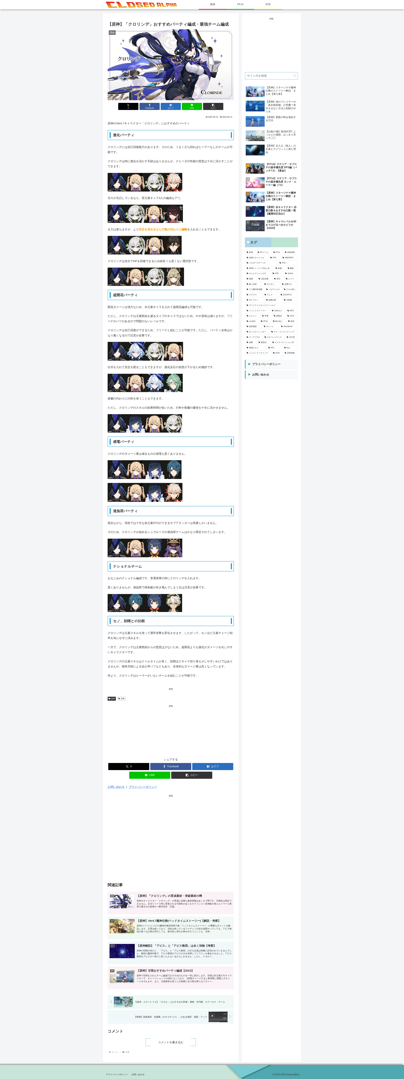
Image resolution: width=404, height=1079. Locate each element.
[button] (213, 106)
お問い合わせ (116, 787)
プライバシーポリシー (143, 787)
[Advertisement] (171, 731)
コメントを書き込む (171, 1042)
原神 (113, 699)
